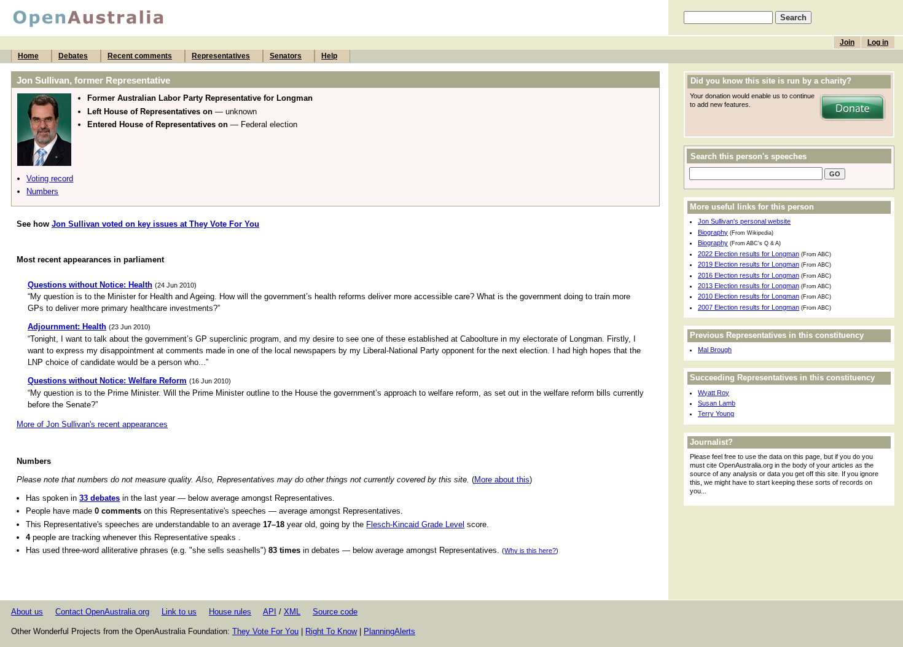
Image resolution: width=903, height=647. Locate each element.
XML (292, 611)
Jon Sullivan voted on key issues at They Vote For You (155, 224)
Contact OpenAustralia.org (102, 611)
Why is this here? (530, 550)
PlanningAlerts (389, 631)
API (269, 611)
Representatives (221, 56)
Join (847, 42)
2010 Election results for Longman (748, 296)
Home (28, 56)
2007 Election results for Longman (748, 307)
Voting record (49, 178)
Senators (286, 56)
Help (329, 56)
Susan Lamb (716, 403)
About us (27, 611)
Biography (713, 232)
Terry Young (716, 413)
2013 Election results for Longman (748, 285)
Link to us (179, 611)
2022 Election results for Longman (748, 253)
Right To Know (331, 631)
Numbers (42, 191)
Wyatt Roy (713, 392)
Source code (335, 611)
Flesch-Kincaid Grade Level (415, 524)
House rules (230, 611)
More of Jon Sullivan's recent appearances (92, 424)
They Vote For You (265, 631)
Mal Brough (715, 349)
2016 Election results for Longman (748, 275)
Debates (73, 56)
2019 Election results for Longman (748, 264)
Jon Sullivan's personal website (744, 221)
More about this (502, 479)
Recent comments (140, 56)
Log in (877, 42)
